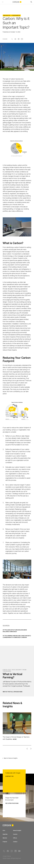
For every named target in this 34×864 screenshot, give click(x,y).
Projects (5, 841)
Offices (15, 838)
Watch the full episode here (12, 691)
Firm (4, 830)
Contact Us (9, 776)
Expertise (5, 834)
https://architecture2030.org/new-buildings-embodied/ (15, 630)
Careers (15, 834)
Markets (5, 838)
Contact (15, 841)
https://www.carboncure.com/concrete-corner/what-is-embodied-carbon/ (17, 636)
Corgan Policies (7, 856)
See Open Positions (11, 803)
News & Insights (17, 830)
